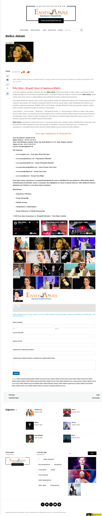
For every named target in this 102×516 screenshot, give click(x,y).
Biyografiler (58, 464)
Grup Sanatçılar (43, 475)
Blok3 (73, 409)
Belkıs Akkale (18, 88)
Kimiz (44, 30)
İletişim (60, 30)
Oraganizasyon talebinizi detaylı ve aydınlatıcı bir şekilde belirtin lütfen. (34, 358)
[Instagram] (43, 504)
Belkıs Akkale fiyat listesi (80, 379)
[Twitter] (51, 504)
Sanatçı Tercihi (18, 341)
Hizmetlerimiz (24, 30)
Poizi (73, 435)
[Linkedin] (59, 504)
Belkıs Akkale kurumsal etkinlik (29, 383)
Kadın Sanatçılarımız (44, 480)
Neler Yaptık (52, 30)
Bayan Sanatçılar (49, 459)
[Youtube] (55, 504)
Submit (16, 373)
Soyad (56, 328)
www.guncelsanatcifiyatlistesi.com (26, 167)
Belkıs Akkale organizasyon (67, 383)
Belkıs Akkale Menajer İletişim (49, 383)
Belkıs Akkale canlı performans (41, 379)
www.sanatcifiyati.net (22, 176)
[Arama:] (78, 453)
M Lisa (74, 422)
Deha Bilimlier (39, 435)
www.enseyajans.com (22, 154)
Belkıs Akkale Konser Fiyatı (51, 381)
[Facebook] (47, 504)
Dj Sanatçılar (42, 470)
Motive (37, 422)
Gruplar (53, 470)
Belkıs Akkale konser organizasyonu (71, 381)
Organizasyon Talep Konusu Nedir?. (24, 349)
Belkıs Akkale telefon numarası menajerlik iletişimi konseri (47, 386)
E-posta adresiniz (18, 332)
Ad (13, 328)
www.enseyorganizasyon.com (25, 158)
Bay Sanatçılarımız (44, 464)
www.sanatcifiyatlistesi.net (24, 171)
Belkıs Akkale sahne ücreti (20, 386)
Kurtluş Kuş (38, 409)
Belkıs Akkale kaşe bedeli (34, 381)
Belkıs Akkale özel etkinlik (84, 383)
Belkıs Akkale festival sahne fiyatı (61, 379)
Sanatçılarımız (35, 30)
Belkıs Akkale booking (24, 379)
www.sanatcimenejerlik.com (24, 163)
